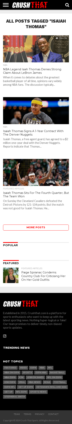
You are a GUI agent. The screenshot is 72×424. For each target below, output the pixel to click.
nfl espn (21, 392)
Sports (27, 372)
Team (17, 414)
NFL (50, 367)
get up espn (25, 387)
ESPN (33, 367)
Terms (27, 414)
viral (22, 382)
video (23, 367)
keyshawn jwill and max (51, 387)
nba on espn (11, 372)
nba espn (9, 377)
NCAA (47, 382)
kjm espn (9, 382)
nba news (34, 382)
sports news (38, 392)
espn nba (41, 372)
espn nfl (9, 387)
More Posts (35, 227)
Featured (10, 367)
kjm (21, 377)
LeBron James (35, 377)
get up (8, 392)
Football (59, 382)
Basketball (57, 372)
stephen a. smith (14, 396)
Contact (53, 414)
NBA (42, 367)
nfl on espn (54, 377)
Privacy (39, 414)
